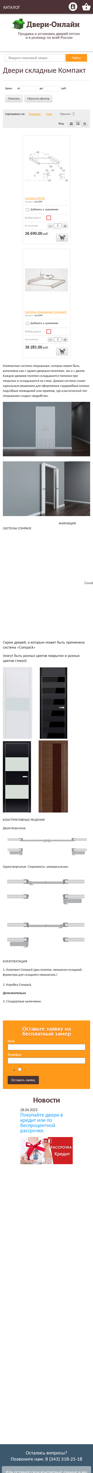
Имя (11, 1041)
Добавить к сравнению (44, 209)
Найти (76, 58)
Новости (46, 1100)
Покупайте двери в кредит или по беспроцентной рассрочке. (41, 1123)
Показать (14, 98)
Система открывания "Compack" (46, 312)
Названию (35, 114)
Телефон (14, 1055)
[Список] (71, 124)
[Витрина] (78, 124)
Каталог (11, 7)
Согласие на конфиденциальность (50, 1070)
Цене (49, 114)
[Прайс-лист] (85, 124)
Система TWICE (35, 198)
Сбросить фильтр (38, 98)
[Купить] (62, 238)
